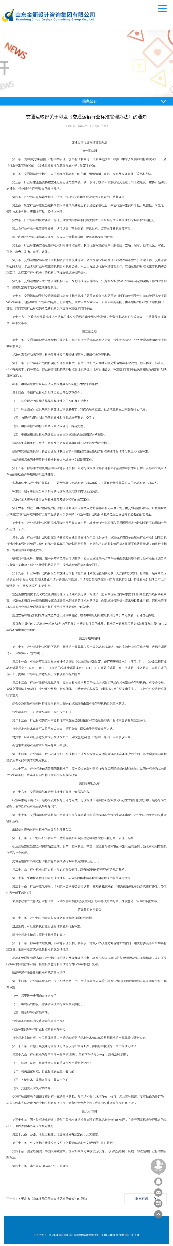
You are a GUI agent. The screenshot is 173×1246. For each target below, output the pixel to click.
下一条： (46, 1198)
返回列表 (142, 1198)
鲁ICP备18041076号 (106, 1235)
